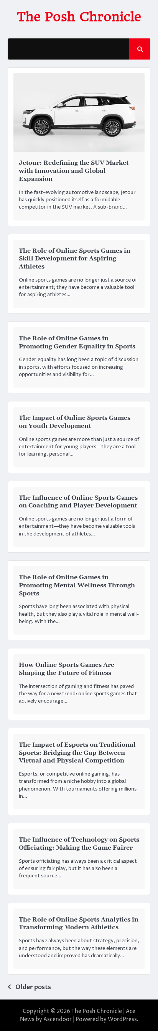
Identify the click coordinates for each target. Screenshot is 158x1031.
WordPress (122, 1019)
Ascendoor (57, 1019)
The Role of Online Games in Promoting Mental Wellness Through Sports (77, 585)
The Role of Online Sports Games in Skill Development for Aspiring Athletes (74, 259)
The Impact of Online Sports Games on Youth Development (74, 422)
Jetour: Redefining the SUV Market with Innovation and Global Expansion (73, 171)
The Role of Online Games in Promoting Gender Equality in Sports (77, 342)
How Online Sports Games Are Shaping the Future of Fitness (66, 669)
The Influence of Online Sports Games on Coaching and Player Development (78, 502)
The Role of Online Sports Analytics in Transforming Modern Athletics (78, 924)
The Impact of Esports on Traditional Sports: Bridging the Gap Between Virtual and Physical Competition (77, 753)
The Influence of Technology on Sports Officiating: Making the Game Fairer (79, 844)
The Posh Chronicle (79, 16)
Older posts (33, 987)
